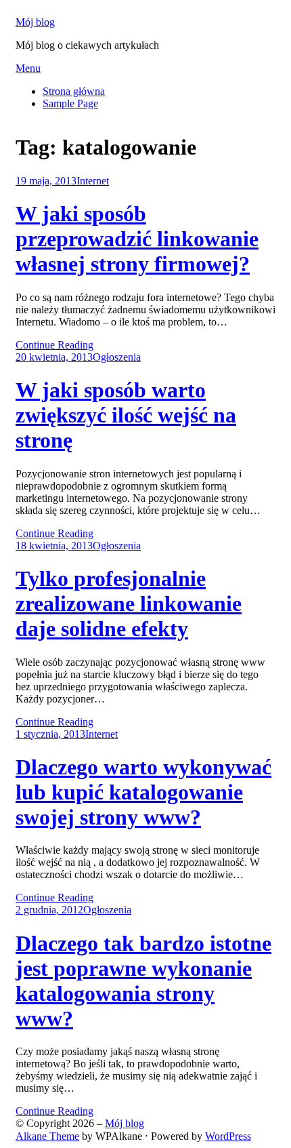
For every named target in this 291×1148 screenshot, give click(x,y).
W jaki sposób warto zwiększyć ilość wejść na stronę (126, 415)
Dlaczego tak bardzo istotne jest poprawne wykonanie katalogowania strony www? (143, 981)
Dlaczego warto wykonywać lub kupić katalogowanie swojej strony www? (143, 792)
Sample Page (70, 103)
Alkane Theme (47, 1136)
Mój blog (35, 22)
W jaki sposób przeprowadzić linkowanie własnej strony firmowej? (137, 238)
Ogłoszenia (117, 357)
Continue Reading (54, 345)
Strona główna (74, 91)
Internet (92, 180)
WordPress (228, 1136)
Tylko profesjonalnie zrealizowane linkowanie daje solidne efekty (129, 603)
